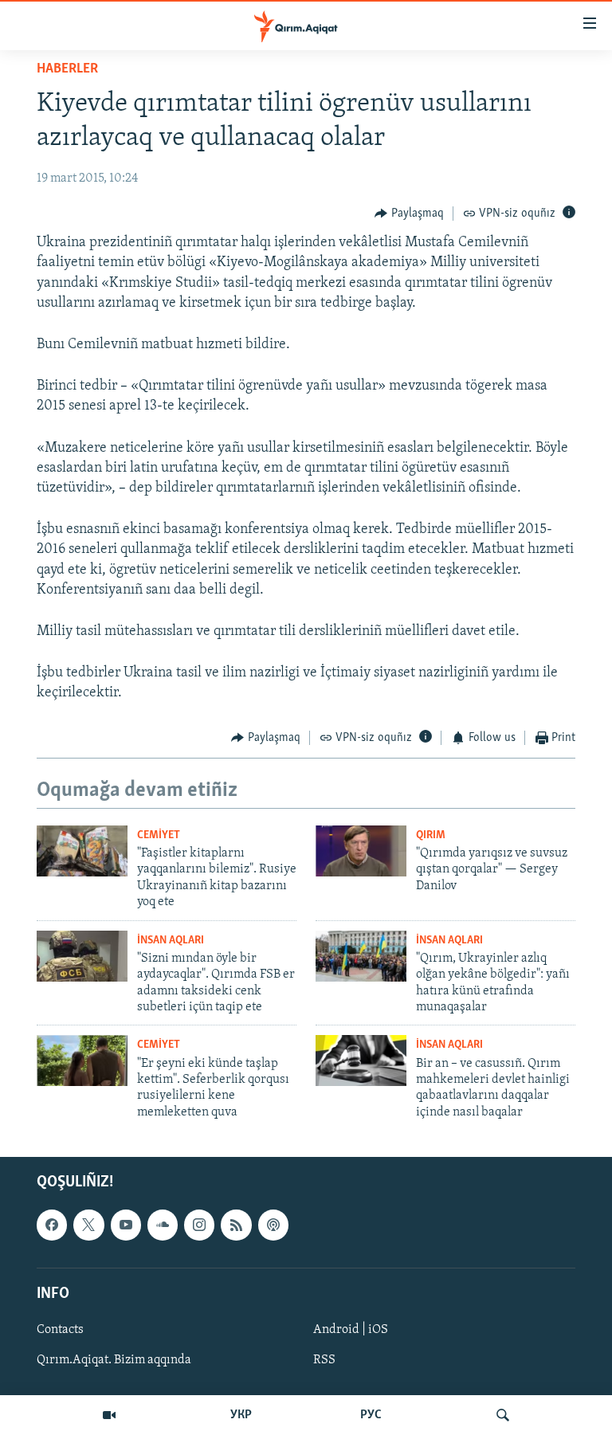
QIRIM (430, 835)
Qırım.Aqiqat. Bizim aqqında (114, 1360)
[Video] (109, 1415)
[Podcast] (273, 1225)
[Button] (409, 213)
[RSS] (236, 1225)
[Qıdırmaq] (503, 1415)
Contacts (60, 1329)
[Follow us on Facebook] (52, 1225)
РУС (371, 1415)
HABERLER (67, 69)
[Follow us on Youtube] (126, 1225)
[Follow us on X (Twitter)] (88, 1225)
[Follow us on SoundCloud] (162, 1225)
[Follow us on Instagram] (199, 1225)
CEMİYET (158, 835)
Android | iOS (350, 1329)
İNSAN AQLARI (170, 941)
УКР (241, 1415)
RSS (324, 1360)
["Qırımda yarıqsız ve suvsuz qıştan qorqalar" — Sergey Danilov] (361, 850)
